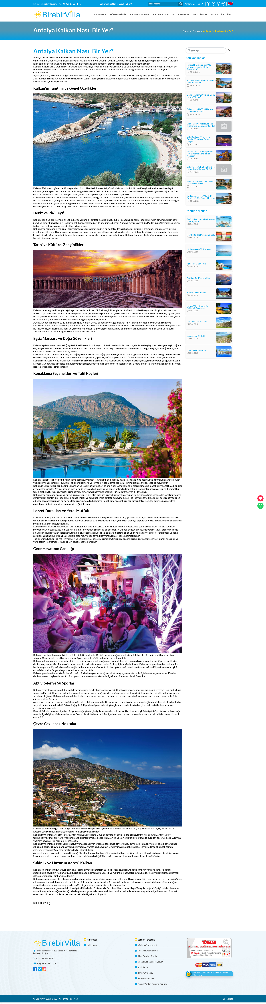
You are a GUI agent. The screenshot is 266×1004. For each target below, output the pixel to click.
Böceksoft (228, 998)
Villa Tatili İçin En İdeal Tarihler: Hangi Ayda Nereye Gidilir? (201, 168)
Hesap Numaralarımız (147, 950)
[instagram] (218, 4)
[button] (194, 3)
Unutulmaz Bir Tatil (196, 336)
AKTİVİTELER (200, 14)
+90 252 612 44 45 (72, 3)
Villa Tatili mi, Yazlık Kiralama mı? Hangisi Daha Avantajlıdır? (201, 125)
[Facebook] (208, 4)
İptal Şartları (143, 967)
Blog (214, 14)
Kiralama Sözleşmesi (147, 945)
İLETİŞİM (226, 14)
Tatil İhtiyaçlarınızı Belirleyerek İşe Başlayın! (201, 220)
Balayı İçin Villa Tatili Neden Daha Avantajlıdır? (200, 110)
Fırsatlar (183, 14)
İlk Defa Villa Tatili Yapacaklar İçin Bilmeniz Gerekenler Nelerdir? (200, 153)
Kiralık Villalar (139, 14)
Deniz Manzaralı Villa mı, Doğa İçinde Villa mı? (201, 96)
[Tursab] (209, 948)
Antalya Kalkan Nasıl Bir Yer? (218, 31)
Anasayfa (100, 14)
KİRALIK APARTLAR (163, 14)
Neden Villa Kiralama (196, 293)
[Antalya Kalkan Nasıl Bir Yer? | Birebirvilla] (57, 14)
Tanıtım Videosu (145, 972)
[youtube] (223, 4)
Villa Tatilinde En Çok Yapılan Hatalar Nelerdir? (200, 182)
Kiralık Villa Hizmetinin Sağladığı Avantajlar (197, 307)
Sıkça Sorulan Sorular (147, 956)
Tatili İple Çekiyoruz (196, 264)
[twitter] (213, 4)
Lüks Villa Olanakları (196, 350)
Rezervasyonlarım (146, 978)
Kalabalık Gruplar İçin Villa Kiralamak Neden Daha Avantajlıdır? (199, 67)
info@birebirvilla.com (47, 3)
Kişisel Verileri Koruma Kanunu (152, 983)
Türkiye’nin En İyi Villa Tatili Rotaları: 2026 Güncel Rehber (201, 197)
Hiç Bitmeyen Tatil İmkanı (199, 249)
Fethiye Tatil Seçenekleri (198, 278)
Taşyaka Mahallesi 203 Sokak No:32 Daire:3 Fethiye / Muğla (55, 952)
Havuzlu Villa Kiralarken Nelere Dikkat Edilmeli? (201, 81)
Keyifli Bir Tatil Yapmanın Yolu (201, 235)
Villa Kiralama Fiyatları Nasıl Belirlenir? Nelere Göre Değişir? (199, 139)
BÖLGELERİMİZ (118, 14)
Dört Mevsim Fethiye (197, 321)
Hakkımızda (92, 945)
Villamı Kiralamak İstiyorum (150, 961)
